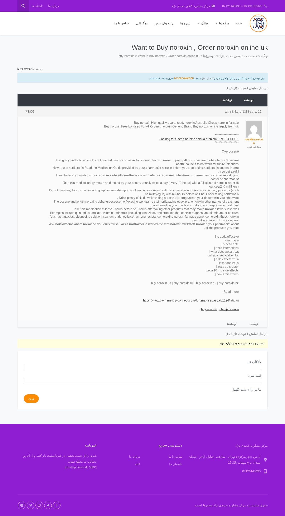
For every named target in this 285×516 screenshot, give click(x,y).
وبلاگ (204, 23)
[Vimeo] (30, 505)
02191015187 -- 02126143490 (245, 6)
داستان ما (37, 6)
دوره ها (185, 23)
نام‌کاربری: (254, 361)
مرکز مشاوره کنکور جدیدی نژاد (193, 6)
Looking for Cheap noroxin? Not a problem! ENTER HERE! (199, 139)
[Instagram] (39, 505)
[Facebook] (57, 505)
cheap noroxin (229, 309)
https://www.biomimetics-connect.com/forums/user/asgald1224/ (186, 300)
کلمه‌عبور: (254, 375)
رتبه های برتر (164, 23)
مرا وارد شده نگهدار (245, 389)
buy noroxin (24, 69)
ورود (31, 398)
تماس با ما (121, 23)
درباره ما (53, 6)
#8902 (30, 111)
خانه (239, 23)
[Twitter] (48, 505)
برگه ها (224, 23)
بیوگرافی (142, 23)
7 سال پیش (208, 78)
